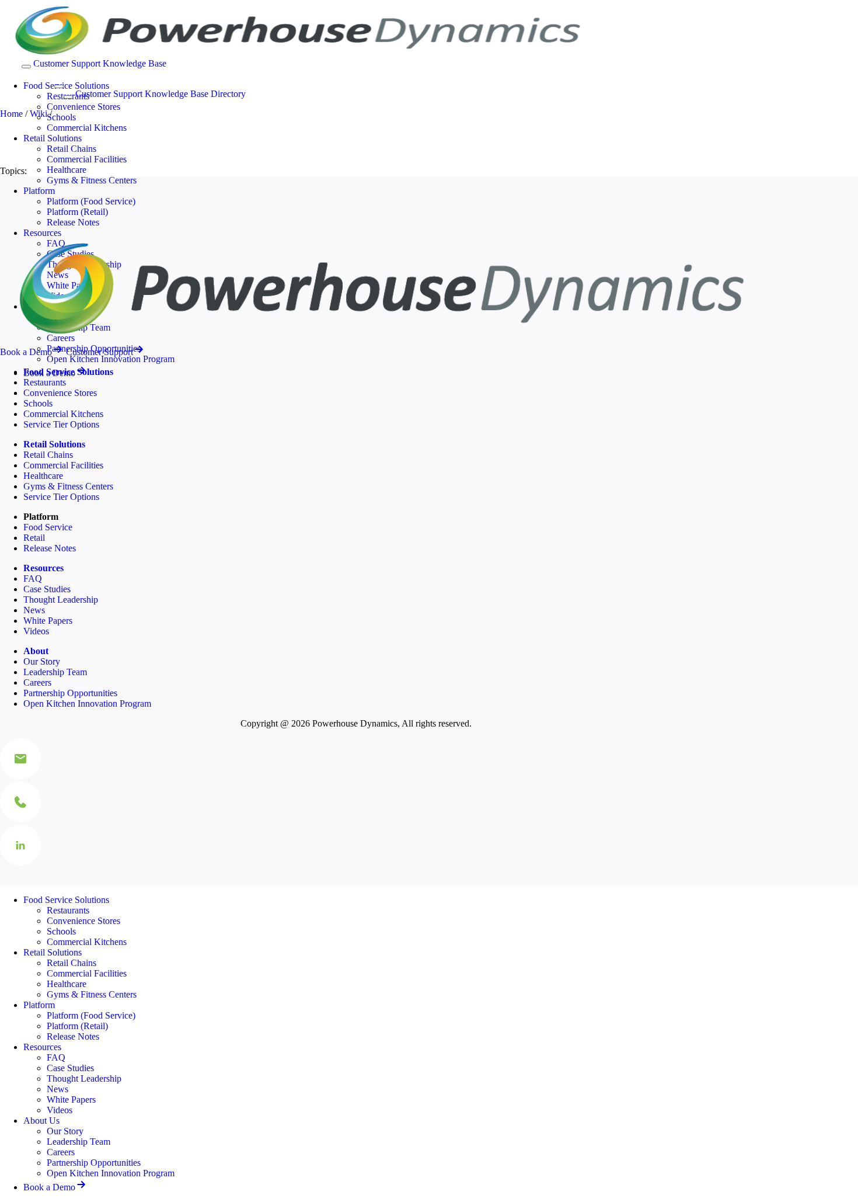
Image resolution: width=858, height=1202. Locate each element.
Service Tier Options (61, 424)
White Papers (47, 621)
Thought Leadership (60, 600)
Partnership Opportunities (70, 693)
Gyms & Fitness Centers (92, 180)
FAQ (32, 578)
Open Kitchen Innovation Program (111, 359)
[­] (49, 83)
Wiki (38, 114)
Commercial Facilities (87, 159)
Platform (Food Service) (91, 201)
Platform (39, 191)
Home (11, 114)
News (34, 610)
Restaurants (44, 382)
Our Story (41, 661)
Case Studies (47, 589)
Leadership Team (55, 672)
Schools (61, 117)
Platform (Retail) (77, 212)
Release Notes (73, 222)
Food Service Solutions (66, 86)
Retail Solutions (52, 138)
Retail (34, 538)
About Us (41, 1120)
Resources (42, 1047)
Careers (37, 682)
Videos (36, 631)
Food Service (47, 527)
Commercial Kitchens (87, 128)
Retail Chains (71, 149)
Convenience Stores (83, 107)
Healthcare (66, 170)
